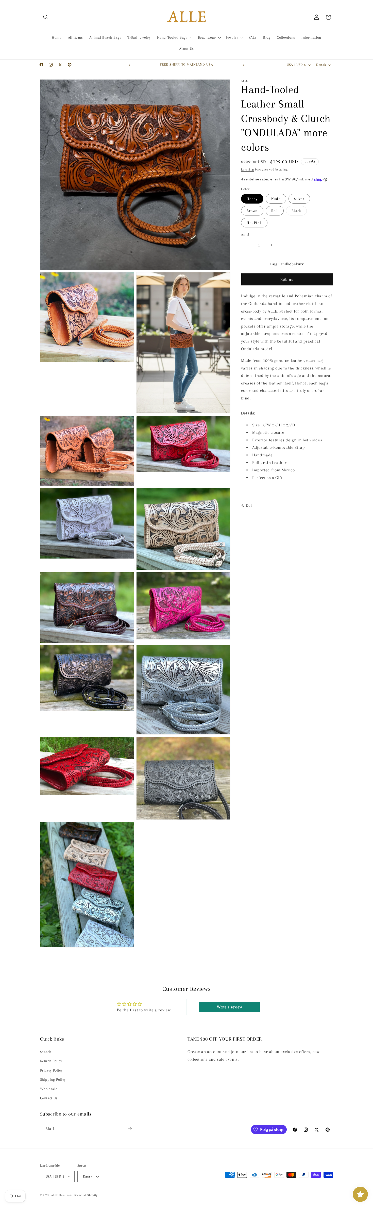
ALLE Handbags (62, 1195)
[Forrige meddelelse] (129, 65)
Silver (299, 199)
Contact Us (49, 1098)
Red (274, 211)
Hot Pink (254, 223)
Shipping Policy (53, 1079)
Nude (275, 199)
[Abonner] (129, 1129)
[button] (46, 17)
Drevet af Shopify (86, 1195)
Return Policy (51, 1061)
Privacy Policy (51, 1070)
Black (299, 211)
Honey (252, 199)
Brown (252, 211)
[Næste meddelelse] (243, 65)
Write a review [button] (229, 1007)
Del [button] (249, 505)
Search (46, 1052)
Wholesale (49, 1089)
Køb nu (287, 279)
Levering (247, 169)
